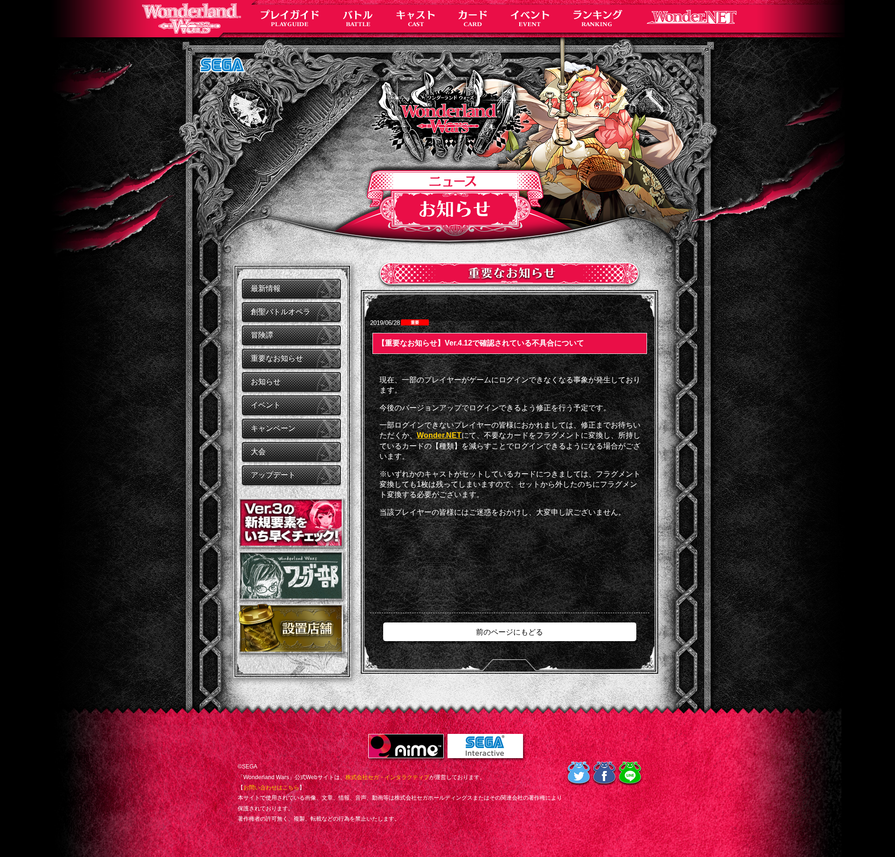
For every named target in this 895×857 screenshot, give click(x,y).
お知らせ (266, 382)
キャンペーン (273, 428)
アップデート (273, 475)
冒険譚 (262, 335)
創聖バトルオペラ (280, 312)
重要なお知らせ (277, 358)
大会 (258, 452)
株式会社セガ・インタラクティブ (387, 777)
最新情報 (266, 288)
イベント (266, 405)
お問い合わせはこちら (271, 787)
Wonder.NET (439, 435)
